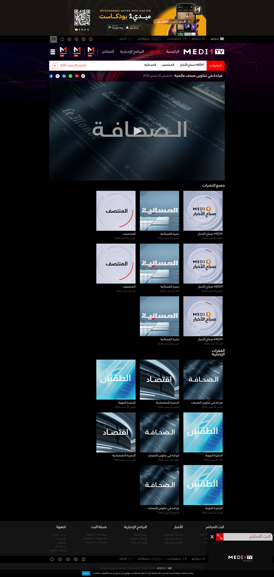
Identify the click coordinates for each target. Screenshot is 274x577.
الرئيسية (172, 52)
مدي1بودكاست (174, 39)
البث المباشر (215, 527)
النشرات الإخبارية (173, 535)
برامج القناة (140, 535)
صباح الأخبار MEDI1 (192, 65)
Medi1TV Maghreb (95, 539)
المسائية (150, 65)
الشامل (123, 39)
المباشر (108, 52)
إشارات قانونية (58, 550)
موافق (86, 573)
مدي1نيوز (214, 39)
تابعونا (61, 527)
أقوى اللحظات (139, 543)
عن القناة (61, 546)
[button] (137, 131)
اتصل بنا (61, 539)
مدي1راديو (196, 39)
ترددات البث (59, 535)
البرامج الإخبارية (132, 52)
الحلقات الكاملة (138, 539)
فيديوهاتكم (144, 39)
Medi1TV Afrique (96, 543)
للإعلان (62, 543)
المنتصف (168, 65)
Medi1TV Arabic (97, 535)
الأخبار (155, 52)
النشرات (215, 65)
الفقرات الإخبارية (173, 539)
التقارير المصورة (173, 543)
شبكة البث (99, 527)
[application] (137, 131)
